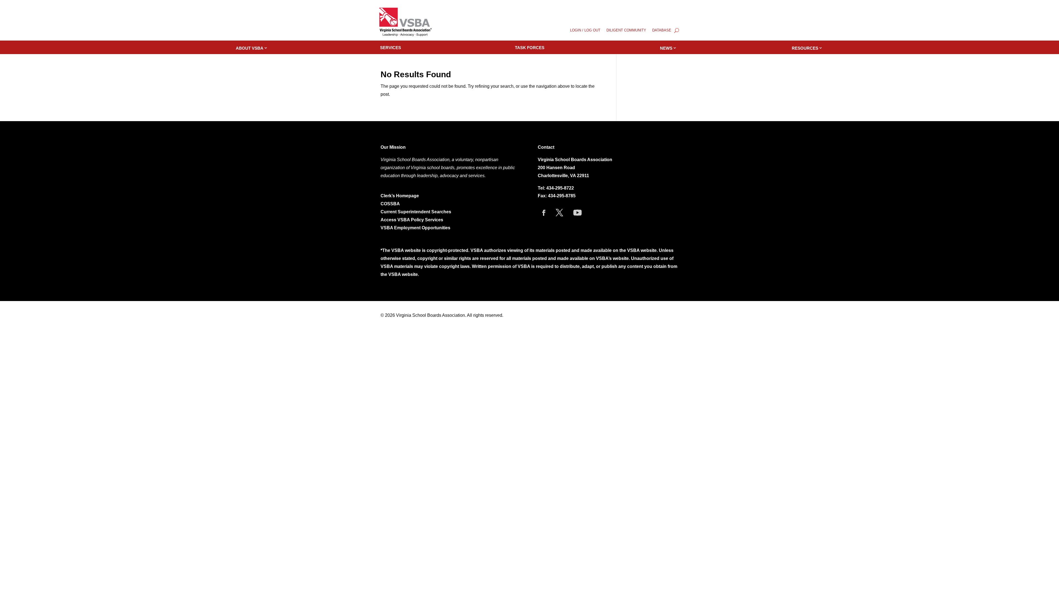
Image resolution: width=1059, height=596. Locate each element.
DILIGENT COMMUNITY (626, 30)
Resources (805, 48)
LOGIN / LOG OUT (585, 30)
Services (390, 47)
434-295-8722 (560, 188)
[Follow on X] (559, 212)
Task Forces (529, 47)
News (666, 48)
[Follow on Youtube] (577, 212)
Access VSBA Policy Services (412, 219)
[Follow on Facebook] (544, 213)
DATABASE (661, 30)
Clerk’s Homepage (400, 195)
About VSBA (249, 48)
